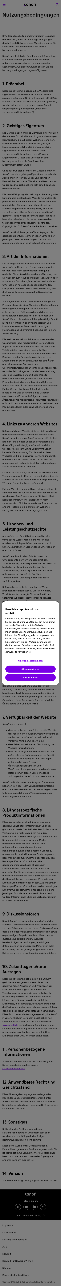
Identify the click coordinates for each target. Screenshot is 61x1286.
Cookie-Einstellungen (30, 661)
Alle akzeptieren (30, 669)
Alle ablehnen (30, 677)
